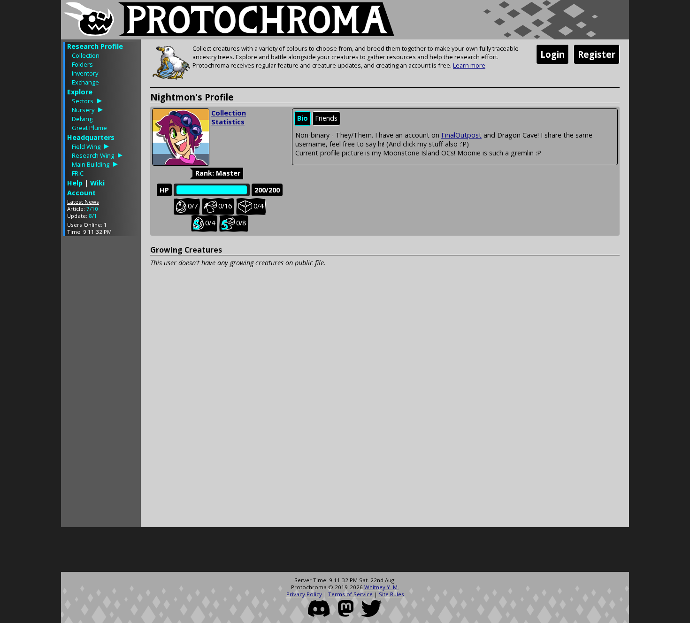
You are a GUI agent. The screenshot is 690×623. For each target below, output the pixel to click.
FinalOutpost (461, 135)
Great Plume (89, 127)
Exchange (85, 82)
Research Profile (95, 46)
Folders (82, 64)
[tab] (302, 118)
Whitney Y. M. (381, 587)
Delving (82, 119)
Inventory (85, 73)
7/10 (92, 208)
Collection (86, 55)
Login (552, 54)
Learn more (469, 65)
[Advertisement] (100, 384)
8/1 (93, 215)
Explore (79, 91)
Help (75, 182)
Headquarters (91, 137)
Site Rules (391, 594)
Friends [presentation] (326, 118)
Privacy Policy (304, 594)
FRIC (78, 173)
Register (596, 54)
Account (81, 192)
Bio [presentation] (302, 118)
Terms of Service (350, 594)
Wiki (97, 182)
